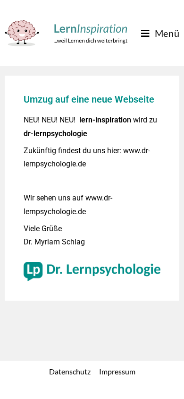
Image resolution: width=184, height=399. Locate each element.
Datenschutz (70, 371)
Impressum (117, 371)
